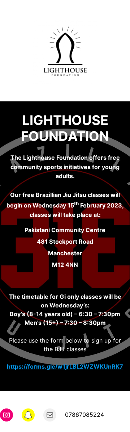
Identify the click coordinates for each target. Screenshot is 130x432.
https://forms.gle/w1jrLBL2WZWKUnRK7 (65, 366)
